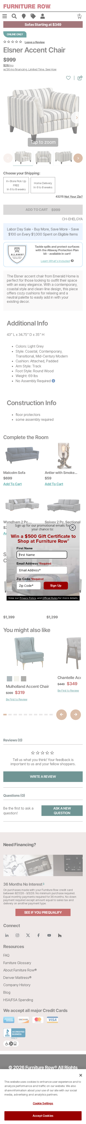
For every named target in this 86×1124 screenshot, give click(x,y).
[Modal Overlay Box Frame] (43, 562)
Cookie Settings (43, 1103)
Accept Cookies (43, 1115)
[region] (43, 1096)
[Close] (81, 1075)
